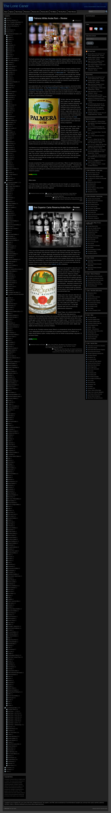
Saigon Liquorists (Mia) (13, 601)
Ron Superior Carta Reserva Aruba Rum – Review (57, 207)
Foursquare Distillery (13, 361)
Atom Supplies (11, 207)
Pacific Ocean (11, 134)
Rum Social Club (92, 212)
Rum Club (10, 591)
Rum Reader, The (92, 333)
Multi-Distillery (11, 500)
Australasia (10, 45)
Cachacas (10, 730)
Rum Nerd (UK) (91, 382)
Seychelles (10, 147)
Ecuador (10, 83)
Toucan (9, 661)
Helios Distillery (11, 382)
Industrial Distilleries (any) (14, 396)
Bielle (9, 230)
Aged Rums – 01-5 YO (13, 713)
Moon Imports (11, 493)
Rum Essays (19, 11)
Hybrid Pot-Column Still (13, 744)
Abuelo (9, 193)
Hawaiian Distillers (12, 381)
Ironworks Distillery (12, 398)
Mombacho (10, 485)
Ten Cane (10, 651)
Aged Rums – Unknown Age (14, 724)
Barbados (10, 51)
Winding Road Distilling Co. (14, 692)
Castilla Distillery (12, 271)
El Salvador (10, 85)
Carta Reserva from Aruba (36, 89)
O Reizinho (10, 525)
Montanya (10, 487)
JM (8, 411)
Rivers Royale (11, 580)
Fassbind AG (11, 352)
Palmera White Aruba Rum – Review (50, 18)
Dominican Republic (13, 81)
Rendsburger (11, 570)
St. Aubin (10, 630)
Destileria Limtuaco (12, 315)
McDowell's (10, 469)
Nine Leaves (11, 516)
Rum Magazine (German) (94, 245)
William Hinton (11, 688)
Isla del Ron (11, 402)
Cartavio (10, 267)
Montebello (10, 489)
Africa (9, 35)
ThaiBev (10, 653)
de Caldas (10, 307)
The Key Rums (62, 11)
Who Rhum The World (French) (95, 398)
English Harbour (12, 350)
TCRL (9, 647)
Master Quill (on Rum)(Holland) (95, 200)
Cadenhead (11, 255)
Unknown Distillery (70, 351)
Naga (9, 508)
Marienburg (10, 462)
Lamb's (9, 437)
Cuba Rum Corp (12, 303)
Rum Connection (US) (93, 241)
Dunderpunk (91, 295)
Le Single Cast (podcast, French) (95, 278)
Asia (9, 43)
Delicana (10, 309)
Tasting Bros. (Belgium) (93, 218)
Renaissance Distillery (13, 568)
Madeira (10, 118)
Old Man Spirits (11, 531)
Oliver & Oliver (11, 535)
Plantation (10, 549)
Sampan (10, 607)
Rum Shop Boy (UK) (92, 210)
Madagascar (11, 116)
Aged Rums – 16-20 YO (13, 719)
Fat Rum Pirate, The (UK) (94, 172)
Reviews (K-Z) (44, 11)
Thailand (10, 166)
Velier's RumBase (92, 338)
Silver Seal (10, 622)
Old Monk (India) (12, 533)
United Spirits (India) (13, 670)
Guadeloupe (11, 95)
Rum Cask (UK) (91, 239)
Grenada (10, 93)
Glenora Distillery (12, 365)
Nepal (9, 130)
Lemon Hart (10, 444)
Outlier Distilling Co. (12, 541)
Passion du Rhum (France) (94, 363)
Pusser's (10, 560)
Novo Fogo (10, 524)
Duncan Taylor (11, 336)
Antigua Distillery (12, 203)
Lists (7, 28)
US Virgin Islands (12, 174)
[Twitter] (96, 29)
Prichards (10, 556)
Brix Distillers (11, 248)
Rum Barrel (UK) (92, 184)
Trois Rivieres (11, 666)
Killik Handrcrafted (12, 421)
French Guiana (11, 91)
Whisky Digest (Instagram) (94, 396)
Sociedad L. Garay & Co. (14, 626)
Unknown (56, 347)
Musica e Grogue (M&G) (13, 504)
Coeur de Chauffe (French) (94, 228)
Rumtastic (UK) (91, 388)
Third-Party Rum (67, 199)
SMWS (9, 624)
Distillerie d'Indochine (13, 325)
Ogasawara (10, 529)
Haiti (9, 101)
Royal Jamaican (12, 587)
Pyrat (9, 562)
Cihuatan (10, 284)
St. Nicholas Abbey (12, 634)
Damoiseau (10, 305)
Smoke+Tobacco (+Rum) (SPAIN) (96, 188)
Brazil (9, 56)
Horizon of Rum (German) (94, 297)
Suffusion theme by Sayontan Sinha (99, 808)
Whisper (10, 686)
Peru (9, 139)
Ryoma (9, 595)
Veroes (9, 678)
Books (7, 18)
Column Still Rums (73, 193)
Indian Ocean (11, 105)
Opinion (11, 11)
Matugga (10, 464)
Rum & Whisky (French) (93, 204)
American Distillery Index (94, 319)
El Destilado (11, 342)
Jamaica (10, 110)
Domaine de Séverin (13, 327)
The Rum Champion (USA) (94, 310)
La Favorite (10, 429)
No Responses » (77, 20)
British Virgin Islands (13, 58)
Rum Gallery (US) (92, 374)
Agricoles (10, 726)
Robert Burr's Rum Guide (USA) (95, 331)
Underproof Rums (75, 199)
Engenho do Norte (12, 348)
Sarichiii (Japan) (92, 186)
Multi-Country (11, 128)
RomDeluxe (11, 583)
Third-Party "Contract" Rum (14, 657)
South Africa (11, 149)
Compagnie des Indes (13, 292)
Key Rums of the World (11, 26)
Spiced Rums (11, 757)
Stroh (9, 637)
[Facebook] (101, 29)
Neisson (10, 510)
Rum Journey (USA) (92, 206)
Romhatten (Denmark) (93, 237)
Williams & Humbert (12, 690)
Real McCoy (11, 564)
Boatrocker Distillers (12, 240)
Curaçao (10, 78)
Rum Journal (91, 243)
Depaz (9, 313)
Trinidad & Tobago (12, 168)
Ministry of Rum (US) (93, 202)
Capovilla (10, 257)
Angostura (10, 201)
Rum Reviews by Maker (68, 194)
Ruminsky (37, 193)
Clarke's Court (11, 286)
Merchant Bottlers (12, 473)
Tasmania (10, 164)
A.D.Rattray (10, 188)
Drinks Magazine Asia (93, 325)
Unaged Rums (11, 759)
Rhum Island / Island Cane (14, 576)
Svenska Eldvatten (12, 641)
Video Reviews (72, 11)
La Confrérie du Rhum (13, 427)
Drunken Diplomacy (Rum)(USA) (95, 353)
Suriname (10, 159)
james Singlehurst (92, 121)
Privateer (10, 558)
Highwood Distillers (12, 384)
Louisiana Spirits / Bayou (14, 456)
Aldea (9, 195)
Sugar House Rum (12, 639)
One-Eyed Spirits (12, 537)
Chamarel (10, 278)
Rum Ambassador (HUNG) (94, 302)
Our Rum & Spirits (12, 539)
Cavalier (10, 273)
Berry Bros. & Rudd (12, 228)
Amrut (9, 199)
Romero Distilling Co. (13, 585)
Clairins (10, 734)
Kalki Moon (10, 415)
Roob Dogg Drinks (92, 367)
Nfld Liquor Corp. (12, 514)
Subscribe (89, 43)
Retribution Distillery (12, 574)
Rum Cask (10, 589)
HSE (9, 390)
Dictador (10, 319)
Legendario (10, 442)
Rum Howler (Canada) (93, 376)
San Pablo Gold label (52, 88)
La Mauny (10, 435)
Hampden (10, 377)
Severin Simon (11, 620)
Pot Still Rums (11, 751)
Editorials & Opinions (11, 20)
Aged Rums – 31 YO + (13, 722)
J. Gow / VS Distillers (13, 406)
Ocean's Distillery (12, 527)
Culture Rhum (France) (93, 230)
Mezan (9, 475)
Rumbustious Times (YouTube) (95, 284)
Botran (9, 244)
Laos (9, 114)
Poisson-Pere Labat (12, 551)
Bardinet (10, 219)
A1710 (9, 192)
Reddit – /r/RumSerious (93, 329)
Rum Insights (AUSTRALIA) (94, 378)
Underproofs (55, 196)
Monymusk (10, 491)
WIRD (9, 694)
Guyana (10, 99)
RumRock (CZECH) (92, 253)
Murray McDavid (12, 502)
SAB (9, 597)
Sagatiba (10, 599)
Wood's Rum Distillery (13, 695)
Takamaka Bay (11, 643)
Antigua (10, 39)
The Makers (53, 11)
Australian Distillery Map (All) (94, 323)
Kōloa (9, 423)
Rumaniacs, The (92, 384)
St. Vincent (10, 157)
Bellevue (10, 222)
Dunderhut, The (91, 357)
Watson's (10, 680)
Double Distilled (11, 738)
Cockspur (10, 290)
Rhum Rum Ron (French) (94, 365)
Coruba (9, 297)
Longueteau (11, 450)
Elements (10, 346)
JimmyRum (10, 410)
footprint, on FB (56, 264)
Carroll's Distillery (12, 265)
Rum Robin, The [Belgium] (94, 208)
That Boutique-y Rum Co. (14, 655)
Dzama (9, 338)
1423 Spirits (11, 184)
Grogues (10, 742)
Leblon (9, 440)
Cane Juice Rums (12, 732)
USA (9, 176)
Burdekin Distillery (12, 253)
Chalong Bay (11, 277)
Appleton (10, 205)
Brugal (9, 249)
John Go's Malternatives (93, 174)
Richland (10, 578)
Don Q (9, 328)
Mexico (9, 126)
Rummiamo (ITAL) (92, 251)
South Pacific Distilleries (13, 628)
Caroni (9, 263)
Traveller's (10, 663)
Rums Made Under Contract (58, 199)
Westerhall (10, 682)
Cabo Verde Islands (12, 60)
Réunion (10, 145)
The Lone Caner (15, 6)
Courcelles (10, 299)
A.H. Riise (10, 190)
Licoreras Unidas (12, 446)
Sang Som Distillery (12, 610)
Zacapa (9, 699)
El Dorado (10, 344)
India (9, 103)
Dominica (10, 80)
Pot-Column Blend (12, 753)
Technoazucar (11, 649)
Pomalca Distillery (12, 552)
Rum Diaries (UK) (92, 372)
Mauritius (10, 124)
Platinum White (64, 88)
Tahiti (9, 161)
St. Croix (10, 153)
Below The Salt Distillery (13, 224)
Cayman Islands (12, 70)
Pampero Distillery (12, 543)
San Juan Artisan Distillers (14, 609)
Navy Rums (10, 748)
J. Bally (9, 404)
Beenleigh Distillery (12, 220)
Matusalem (10, 466)
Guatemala (10, 97)
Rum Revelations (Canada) (94, 249)
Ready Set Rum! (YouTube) (94, 282)
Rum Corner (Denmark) (93, 369)
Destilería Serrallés (12, 317)
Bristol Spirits (11, 246)
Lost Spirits (10, 454)
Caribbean (10, 68)
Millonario (10, 479)
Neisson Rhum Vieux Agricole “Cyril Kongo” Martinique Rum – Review (97, 123)
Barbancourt (11, 215)
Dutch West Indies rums (52, 59)
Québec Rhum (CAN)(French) (95, 236)
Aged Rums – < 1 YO (13, 711)
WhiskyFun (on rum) (92, 191)
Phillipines (10, 141)
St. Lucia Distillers (12, 632)
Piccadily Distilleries (12, 547)
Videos (7, 771)
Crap (61, 197)
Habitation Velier (12, 373)
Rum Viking (90, 308)
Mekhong (10, 471)
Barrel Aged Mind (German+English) (96, 349)
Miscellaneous (48, 194)
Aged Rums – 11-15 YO (13, 717)
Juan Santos (11, 413)
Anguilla (10, 37)
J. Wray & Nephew (12, 408)
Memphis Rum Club (92, 298)
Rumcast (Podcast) (92, 286)
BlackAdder (10, 236)
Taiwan (9, 163)
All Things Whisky (92, 317)
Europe (9, 87)
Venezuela (10, 178)
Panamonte (10, 545)
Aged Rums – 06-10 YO (13, 715)
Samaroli (10, 605)
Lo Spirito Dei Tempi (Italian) (94, 361)
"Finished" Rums (12, 709)
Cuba (9, 76)
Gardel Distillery (11, 363)
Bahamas (10, 49)
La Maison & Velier (12, 431)
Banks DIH (10, 213)
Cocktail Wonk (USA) (93, 226)
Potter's (9, 554)
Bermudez (10, 226)
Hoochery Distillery (12, 388)
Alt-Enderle (10, 197)
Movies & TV (9, 31)
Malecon (10, 460)
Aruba (60, 193)
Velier (9, 676)
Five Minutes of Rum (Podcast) (95, 276)
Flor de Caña (11, 356)
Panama (10, 136)
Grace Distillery (11, 371)
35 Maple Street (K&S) (13, 186)
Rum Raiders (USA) (92, 306)
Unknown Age (63, 351)
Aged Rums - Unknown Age (53, 193)
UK (8, 170)
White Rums (61, 196)
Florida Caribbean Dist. (13, 357)
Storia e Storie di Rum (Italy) (94, 390)
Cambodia (10, 62)
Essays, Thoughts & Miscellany (13, 22)
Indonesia (10, 107)
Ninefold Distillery (12, 518)
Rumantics (90, 386)
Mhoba (9, 477)
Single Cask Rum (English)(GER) (96, 214)
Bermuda (10, 54)
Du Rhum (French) (92, 355)
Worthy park (11, 697)
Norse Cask (10, 522)
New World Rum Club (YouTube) (95, 280)
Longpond (10, 448)
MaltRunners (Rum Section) (94, 182)
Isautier (9, 400)
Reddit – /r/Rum (91, 327)
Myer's (9, 506)
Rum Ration (90, 247)
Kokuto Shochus (12, 746)
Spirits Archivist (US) (92, 216)
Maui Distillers (11, 467)
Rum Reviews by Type (61, 346)
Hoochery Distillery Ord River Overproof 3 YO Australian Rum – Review (97, 128)
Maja (9, 458)
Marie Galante (11, 120)
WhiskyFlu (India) (92, 189)
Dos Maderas (11, 332)
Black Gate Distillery (12, 234)
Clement (10, 288)
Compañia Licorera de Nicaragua (16, 294)
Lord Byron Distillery (12, 452)
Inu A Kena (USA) (92, 359)
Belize (9, 53)
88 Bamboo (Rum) (92, 293)
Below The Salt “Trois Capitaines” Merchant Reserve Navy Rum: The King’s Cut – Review (96, 109)
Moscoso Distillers (12, 495)
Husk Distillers (11, 392)
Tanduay (10, 645)
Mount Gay (10, 496)
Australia (10, 47)
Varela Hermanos (12, 674)
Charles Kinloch (11, 282)
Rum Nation (11, 593)
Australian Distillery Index (94, 321)
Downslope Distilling (13, 334)
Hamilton (10, 375)
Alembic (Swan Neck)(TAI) (94, 198)
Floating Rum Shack (92, 232)
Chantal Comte (11, 280)
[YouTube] (91, 29)
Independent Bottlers (13, 394)
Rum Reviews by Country (57, 194)
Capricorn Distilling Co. (13, 259)
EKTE (9, 340)
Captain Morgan (12, 261)
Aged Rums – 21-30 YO (13, 721)
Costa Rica (10, 74)
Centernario (11, 275)
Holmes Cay (11, 386)
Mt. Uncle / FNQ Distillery (14, 498)
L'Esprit (9, 425)
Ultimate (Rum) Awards (93, 334)
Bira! (9, 232)
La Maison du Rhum (12, 433)
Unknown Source (78, 351)
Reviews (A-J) (35, 11)
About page (60, 72)
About (5, 11)
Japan (9, 112)
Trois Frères (11, 665)
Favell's (9, 354)
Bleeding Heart (11, 238)
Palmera (72, 197)
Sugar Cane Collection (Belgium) (95, 392)
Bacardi (10, 211)
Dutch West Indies (66, 197)
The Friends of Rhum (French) (95, 394)
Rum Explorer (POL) (92, 304)
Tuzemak (10, 668)
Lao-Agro (10, 439)
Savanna (10, 614)
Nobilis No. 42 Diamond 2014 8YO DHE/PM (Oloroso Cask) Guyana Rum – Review (97, 100)
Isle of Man (10, 109)
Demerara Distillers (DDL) (14, 311)
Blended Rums (65, 193)
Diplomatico (11, 323)
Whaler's (10, 684)
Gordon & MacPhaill (12, 367)
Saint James (11, 603)
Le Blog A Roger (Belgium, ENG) (95, 176)
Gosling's (10, 369)
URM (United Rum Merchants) (15, 672)
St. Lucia (10, 155)
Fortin (9, 359)
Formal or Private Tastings (12, 24)
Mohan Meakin (11, 483)
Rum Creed (90, 371)
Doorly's (10, 330)
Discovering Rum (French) (94, 351)
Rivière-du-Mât (11, 581)
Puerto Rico (10, 143)
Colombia (10, 72)
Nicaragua (10, 132)
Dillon (9, 321)
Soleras (10, 755)
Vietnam (10, 180)
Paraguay (10, 138)
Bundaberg (10, 251)
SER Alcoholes (11, 618)
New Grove (10, 512)
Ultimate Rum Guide (92, 336)
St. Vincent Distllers (12, 636)
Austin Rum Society (92, 347)
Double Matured (12, 740)
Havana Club (11, 379)
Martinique (10, 122)
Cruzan (9, 301)
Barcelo (10, 217)
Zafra (9, 701)
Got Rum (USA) (91, 234)
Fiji (8, 89)
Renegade (10, 572)
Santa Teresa (11, 612)
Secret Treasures (12, 616)
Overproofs (10, 750)
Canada (10, 64)
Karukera (10, 417)
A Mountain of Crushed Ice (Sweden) (96, 345)
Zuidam (9, 705)
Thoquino (10, 659)
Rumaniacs (27, 11)
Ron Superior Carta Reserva (76, 348)
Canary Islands (11, 66)
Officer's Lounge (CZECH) (94, 300)
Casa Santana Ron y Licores (14, 269)
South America (11, 151)
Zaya (9, 703)
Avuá (9, 209)
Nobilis (9, 520)
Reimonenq (10, 566)
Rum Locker (91, 380)
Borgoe (9, 242)
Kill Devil (10, 419)
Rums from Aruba (78, 197)
